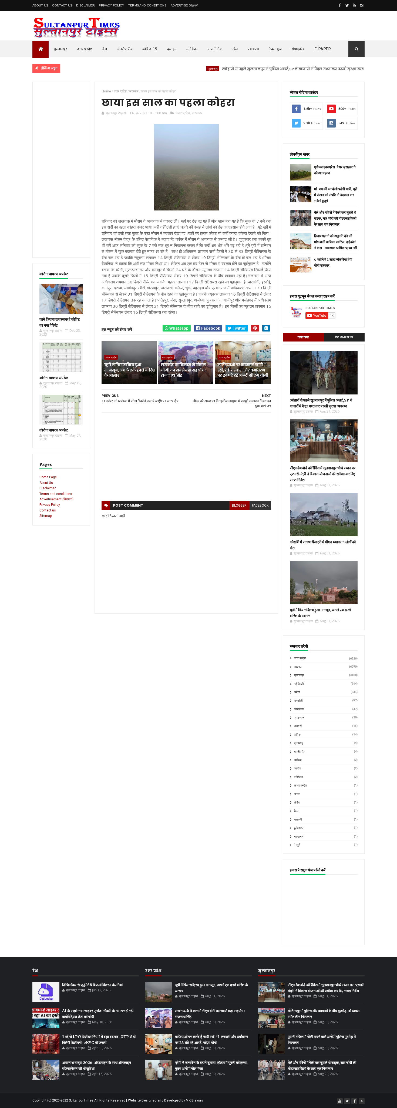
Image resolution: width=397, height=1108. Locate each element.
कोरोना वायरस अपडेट (53, 377)
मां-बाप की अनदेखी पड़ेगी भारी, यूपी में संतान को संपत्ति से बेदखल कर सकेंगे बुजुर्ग (335, 195)
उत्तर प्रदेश (85, 49)
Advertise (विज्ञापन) (185, 5)
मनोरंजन (192, 49)
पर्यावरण (253, 49)
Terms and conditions (147, 5)
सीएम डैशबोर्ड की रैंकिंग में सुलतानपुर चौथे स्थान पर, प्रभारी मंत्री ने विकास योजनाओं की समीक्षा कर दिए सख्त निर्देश (323, 474)
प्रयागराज (299, 717)
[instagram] (362, 5)
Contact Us (62, 5)
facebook (260, 505)
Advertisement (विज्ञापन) (56, 499)
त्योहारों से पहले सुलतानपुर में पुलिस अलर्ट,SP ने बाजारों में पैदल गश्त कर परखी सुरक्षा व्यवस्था (273, 69)
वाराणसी (298, 726)
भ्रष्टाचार (299, 836)
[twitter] (347, 5)
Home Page (48, 477)
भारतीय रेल (299, 752)
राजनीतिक (215, 49)
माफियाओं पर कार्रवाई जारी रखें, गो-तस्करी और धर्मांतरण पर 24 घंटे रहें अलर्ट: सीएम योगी (242, 370)
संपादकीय (298, 49)
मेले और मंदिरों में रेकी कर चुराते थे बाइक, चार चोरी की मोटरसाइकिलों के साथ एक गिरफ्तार (335, 218)
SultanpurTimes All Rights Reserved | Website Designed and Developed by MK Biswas (136, 1100)
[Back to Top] (362, 1101)
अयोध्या (297, 760)
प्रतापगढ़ (298, 743)
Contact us (47, 510)
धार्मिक (297, 735)
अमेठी (297, 692)
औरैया (297, 802)
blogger (239, 505)
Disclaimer (85, 5)
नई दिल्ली (299, 684)
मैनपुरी (297, 845)
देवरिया (297, 768)
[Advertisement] (61, 170)
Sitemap (45, 516)
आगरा (297, 794)
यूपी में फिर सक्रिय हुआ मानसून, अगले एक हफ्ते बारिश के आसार (129, 370)
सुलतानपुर (362, 68)
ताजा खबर (303, 337)
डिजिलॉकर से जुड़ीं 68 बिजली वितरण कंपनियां (92, 984)
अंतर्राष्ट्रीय (125, 49)
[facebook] (340, 5)
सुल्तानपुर (60, 49)
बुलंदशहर (298, 828)
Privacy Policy (111, 5)
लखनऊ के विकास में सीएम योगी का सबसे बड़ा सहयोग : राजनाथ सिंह (183, 370)
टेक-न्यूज (275, 49)
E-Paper (323, 49)
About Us (40, 5)
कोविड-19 (149, 49)
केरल (296, 811)
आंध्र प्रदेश (300, 785)
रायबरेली (298, 700)
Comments (344, 337)
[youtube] (354, 5)
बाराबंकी (298, 819)
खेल (235, 49)
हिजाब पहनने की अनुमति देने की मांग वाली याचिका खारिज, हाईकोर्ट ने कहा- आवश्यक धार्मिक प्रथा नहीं (335, 242)
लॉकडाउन (299, 709)
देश (104, 49)
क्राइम (172, 49)
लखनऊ (197, 113)
